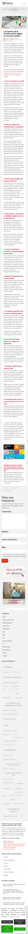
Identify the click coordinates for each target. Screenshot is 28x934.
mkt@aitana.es (9, 841)
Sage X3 (4, 652)
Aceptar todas (19, 929)
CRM (4, 634)
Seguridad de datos (17, 803)
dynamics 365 (19, 697)
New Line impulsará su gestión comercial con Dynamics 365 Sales (14, 885)
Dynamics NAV (10, 719)
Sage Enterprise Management (15, 795)
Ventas (22, 815)
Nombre (5, 532)
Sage (4, 796)
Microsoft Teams (8, 782)
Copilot (17, 689)
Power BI (18, 788)
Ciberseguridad (6, 628)
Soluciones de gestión (9, 860)
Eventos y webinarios (7, 640)
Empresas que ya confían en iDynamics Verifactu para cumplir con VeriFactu (12, 898)
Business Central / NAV (8, 619)
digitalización (7, 697)
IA (3, 643)
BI (20, 672)
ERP (3, 637)
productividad (18, 792)
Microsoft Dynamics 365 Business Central (14, 764)
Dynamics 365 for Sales (9, 710)
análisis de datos (7, 672)
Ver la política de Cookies (13, 916)
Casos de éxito (6, 625)
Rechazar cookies (7, 921)
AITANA (6, 857)
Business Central (12, 677)
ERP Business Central (10, 731)
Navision (19, 783)
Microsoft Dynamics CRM (9, 768)
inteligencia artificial (10, 741)
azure (15, 672)
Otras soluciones (16, 39)
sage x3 (13, 799)
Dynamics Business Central (11, 714)
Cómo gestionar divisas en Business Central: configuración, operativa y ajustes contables (14, 903)
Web (4, 547)
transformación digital (8, 490)
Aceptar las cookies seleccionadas (7, 929)
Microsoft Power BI (8, 779)
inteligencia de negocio (8, 744)
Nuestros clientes (7, 646)
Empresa (6, 875)
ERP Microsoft (7, 734)
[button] (24, 3)
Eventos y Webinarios (9, 872)
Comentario (7, 512)
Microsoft (10, 750)
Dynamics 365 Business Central (13, 704)
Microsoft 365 (7, 755)
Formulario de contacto (8, 849)
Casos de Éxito (7, 869)
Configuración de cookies (19, 921)
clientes (4, 689)
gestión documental (18, 737)
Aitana (18, 426)
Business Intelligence (7, 622)
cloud (10, 689)
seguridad (6, 803)
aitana (8, 667)
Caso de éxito (6, 686)
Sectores (6, 863)
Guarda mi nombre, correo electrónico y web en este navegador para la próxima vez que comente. (14, 555)
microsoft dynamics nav (13, 774)
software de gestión (13, 810)
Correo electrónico (10, 540)
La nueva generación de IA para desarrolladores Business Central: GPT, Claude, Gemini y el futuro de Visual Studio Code (13, 891)
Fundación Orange (8, 71)
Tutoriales (5, 655)
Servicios (6, 866)
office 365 (7, 788)
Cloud (4, 631)
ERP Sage (15, 734)
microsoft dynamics (9, 759)
